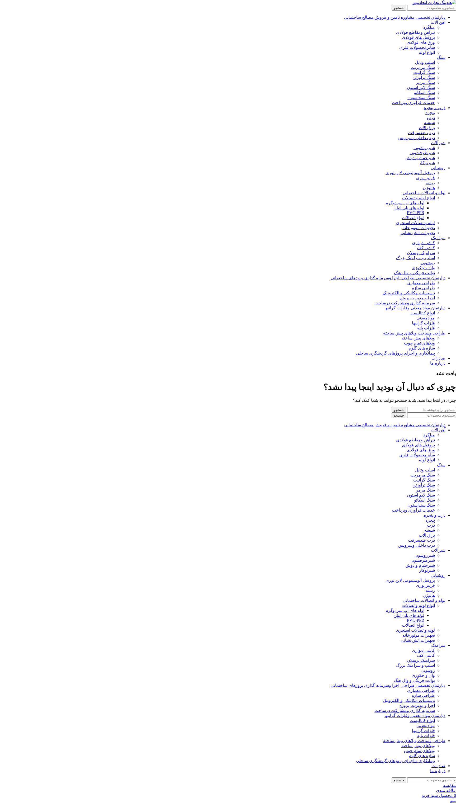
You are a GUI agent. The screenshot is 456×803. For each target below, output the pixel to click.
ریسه (430, 183)
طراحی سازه (423, 288)
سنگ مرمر (425, 82)
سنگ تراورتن (423, 77)
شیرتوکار (427, 162)
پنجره (430, 112)
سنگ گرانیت (424, 72)
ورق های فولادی (421, 42)
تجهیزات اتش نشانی (418, 232)
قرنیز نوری (425, 178)
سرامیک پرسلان (421, 253)
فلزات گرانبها (423, 323)
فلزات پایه (426, 328)
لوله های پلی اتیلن (408, 208)
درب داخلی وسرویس (416, 137)
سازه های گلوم (422, 348)
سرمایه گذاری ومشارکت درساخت (404, 303)
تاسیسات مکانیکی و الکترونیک (409, 293)
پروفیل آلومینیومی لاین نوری (410, 173)
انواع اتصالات (413, 217)
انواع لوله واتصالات (418, 198)
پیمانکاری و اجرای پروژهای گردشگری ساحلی (395, 353)
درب (431, 117)
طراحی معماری (421, 283)
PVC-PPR (415, 212)
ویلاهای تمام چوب (419, 343)
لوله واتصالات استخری (415, 222)
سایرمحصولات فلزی (417, 47)
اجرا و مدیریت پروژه (417, 298)
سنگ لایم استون (421, 87)
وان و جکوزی (423, 268)
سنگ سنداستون (421, 97)
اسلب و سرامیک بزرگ (415, 258)
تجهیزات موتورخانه (418, 227)
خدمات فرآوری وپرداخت (413, 102)
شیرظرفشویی (422, 152)
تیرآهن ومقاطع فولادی (415, 32)
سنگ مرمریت (423, 67)
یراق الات (427, 127)
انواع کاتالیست (422, 313)
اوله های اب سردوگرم (405, 203)
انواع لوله (427, 52)
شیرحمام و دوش (420, 157)
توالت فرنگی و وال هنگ (414, 273)
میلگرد (429, 27)
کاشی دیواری (423, 242)
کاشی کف (426, 247)
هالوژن (429, 188)
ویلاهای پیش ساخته (418, 338)
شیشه (429, 122)
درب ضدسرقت (421, 132)
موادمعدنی (425, 318)
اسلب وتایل (425, 62)
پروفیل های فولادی (418, 37)
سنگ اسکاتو (424, 92)
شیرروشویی (424, 147)
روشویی (428, 263)
